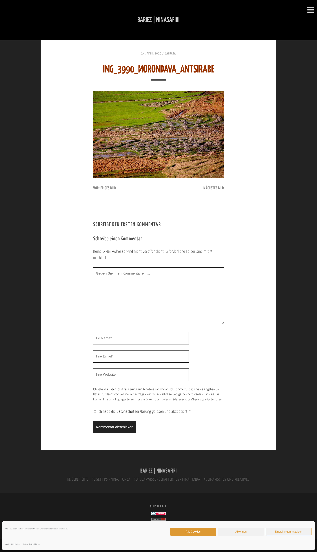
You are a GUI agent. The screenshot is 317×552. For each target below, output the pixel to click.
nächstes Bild (213, 188)
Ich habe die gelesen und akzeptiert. (145, 412)
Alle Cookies (193, 531)
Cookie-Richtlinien (13, 544)
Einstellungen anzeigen (288, 531)
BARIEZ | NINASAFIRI (158, 471)
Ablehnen (241, 531)
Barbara (170, 53)
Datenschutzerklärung (31, 544)
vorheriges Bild (104, 188)
